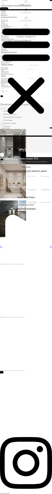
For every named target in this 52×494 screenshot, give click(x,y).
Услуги (3, 133)
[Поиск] (26, 9)
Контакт (3, 136)
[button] (26, 70)
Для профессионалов (6, 128)
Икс (1, 159)
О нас (2, 2)
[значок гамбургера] (51, 0)
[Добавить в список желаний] (11, 177)
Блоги (3, 135)
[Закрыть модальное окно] (1, 372)
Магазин (3, 4)
